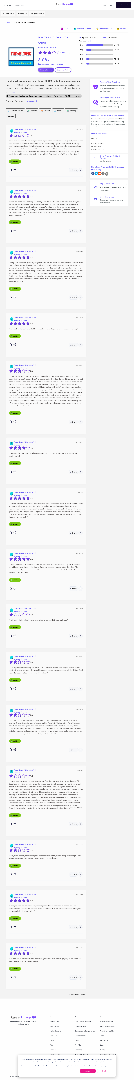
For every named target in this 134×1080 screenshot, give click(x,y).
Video (51, 1045)
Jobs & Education (43, 47)
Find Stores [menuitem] (7, 5)
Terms (102, 1036)
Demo (77, 1040)
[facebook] (93, 174)
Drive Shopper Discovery (83, 1021)
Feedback (53, 1050)
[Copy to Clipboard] (106, 174)
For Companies (123, 5)
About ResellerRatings (107, 1026)
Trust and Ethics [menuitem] (19, 5)
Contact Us (104, 1040)
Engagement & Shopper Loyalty (85, 1031)
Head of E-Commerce (82, 1054)
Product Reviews (55, 1031)
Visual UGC (53, 1040)
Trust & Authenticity (107, 1031)
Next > (83, 995)
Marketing (78, 1050)
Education (53, 47)
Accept (88, 1071)
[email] (103, 174)
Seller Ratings (54, 1026)
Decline (104, 1071)
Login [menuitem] (110, 5)
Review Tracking (55, 1054)
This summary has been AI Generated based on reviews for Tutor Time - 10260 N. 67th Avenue (44, 96)
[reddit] (99, 174)
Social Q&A (53, 1036)
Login (102, 1045)
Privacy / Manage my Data (108, 1054)
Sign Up (102, 1050)
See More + (11, 92)
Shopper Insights (80, 1036)
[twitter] (96, 174)
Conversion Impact (81, 1026)
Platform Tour (54, 1021)
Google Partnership (106, 1021)
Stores (8, 22)
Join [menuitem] (105, 5)
